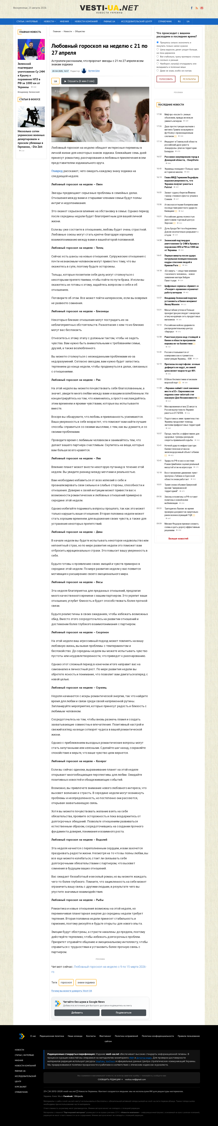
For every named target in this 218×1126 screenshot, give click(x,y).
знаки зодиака (86, 982)
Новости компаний (86, 21)
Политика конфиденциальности (158, 1036)
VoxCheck (110, 1061)
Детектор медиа (144, 1058)
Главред (57, 171)
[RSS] (196, 8)
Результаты (189, 79)
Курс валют (20, 1087)
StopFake (100, 1061)
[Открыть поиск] (202, 8)
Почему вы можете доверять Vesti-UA (71, 991)
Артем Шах (94, 71)
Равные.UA (109, 21)
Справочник (165, 21)
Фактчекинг (105, 1036)
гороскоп (66, 982)
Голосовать (166, 79)
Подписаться (123, 1012)
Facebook (68, 1096)
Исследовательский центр (136, 21)
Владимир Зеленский (29, 92)
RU (179, 21)
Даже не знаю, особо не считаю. (175, 71)
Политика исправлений (126, 1036)
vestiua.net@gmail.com (135, 1079)
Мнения (64, 21)
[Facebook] (191, 8)
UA (188, 21)
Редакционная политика (52, 1036)
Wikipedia (78, 1096)
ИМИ (131, 1058)
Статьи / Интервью (24, 1055)
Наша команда (75, 1036)
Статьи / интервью (27, 21)
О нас (33, 1036)
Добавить (77, 1012)
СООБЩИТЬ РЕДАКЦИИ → (110, 1079)
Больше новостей (178, 538)
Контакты (91, 1036)
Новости (49, 21)
